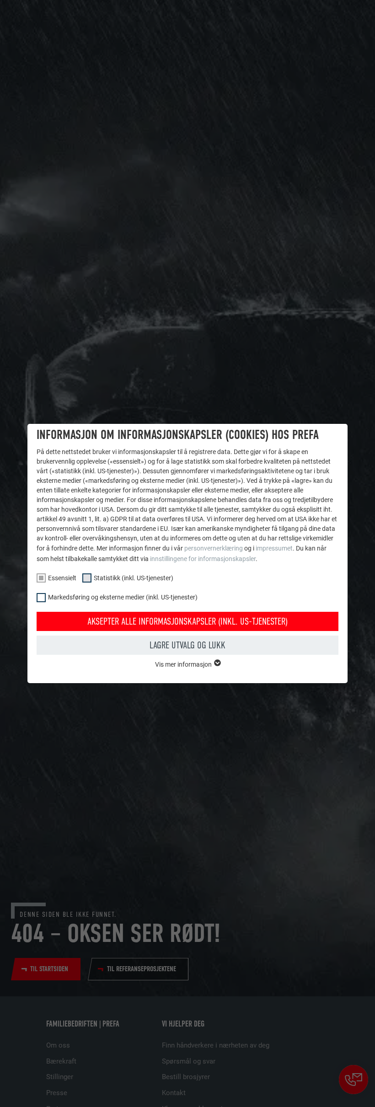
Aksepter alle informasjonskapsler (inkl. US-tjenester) (187, 621)
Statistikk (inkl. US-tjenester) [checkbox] (133, 578)
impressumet (274, 548)
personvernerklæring (213, 548)
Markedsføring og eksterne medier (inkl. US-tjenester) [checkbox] (123, 597)
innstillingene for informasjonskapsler (203, 558)
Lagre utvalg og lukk (187, 645)
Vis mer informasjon (184, 664)
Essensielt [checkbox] (62, 578)
